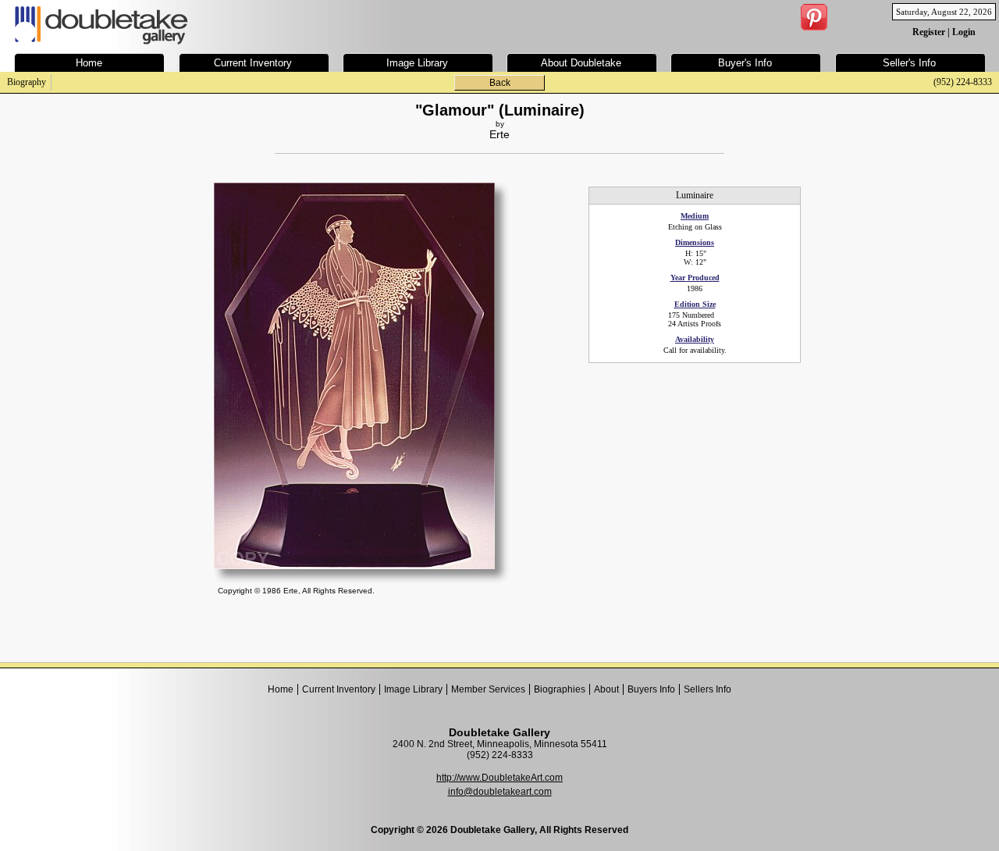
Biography (26, 82)
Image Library (413, 689)
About (606, 689)
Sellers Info (707, 689)
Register (928, 32)
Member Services (488, 689)
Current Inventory (338, 689)
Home (280, 689)
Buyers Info (651, 689)
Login (964, 32)
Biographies (559, 689)
